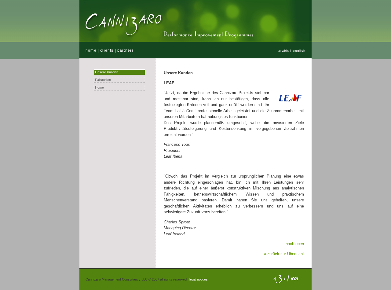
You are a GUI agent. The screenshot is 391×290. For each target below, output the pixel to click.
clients (106, 50)
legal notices (198, 279)
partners (125, 50)
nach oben (295, 243)
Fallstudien (103, 80)
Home (99, 87)
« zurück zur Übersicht (284, 253)
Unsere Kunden (106, 72)
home (91, 50)
